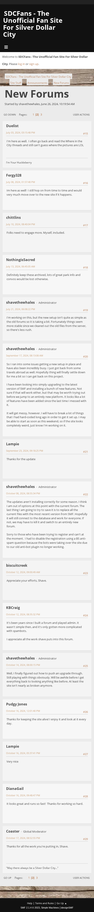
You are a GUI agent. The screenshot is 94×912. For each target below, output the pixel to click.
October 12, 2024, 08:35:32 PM (23, 614)
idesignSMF (67, 907)
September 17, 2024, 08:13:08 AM (24, 355)
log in (21, 64)
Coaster (12, 831)
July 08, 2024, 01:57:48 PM (20, 182)
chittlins (13, 217)
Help (29, 903)
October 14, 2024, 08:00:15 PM (23, 664)
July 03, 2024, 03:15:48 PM (20, 132)
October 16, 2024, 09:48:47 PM (23, 795)
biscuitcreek (16, 565)
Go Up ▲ (62, 903)
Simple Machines (50, 907)
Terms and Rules (44, 903)
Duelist (12, 125)
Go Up (7, 877)
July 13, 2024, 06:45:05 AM (20, 266)
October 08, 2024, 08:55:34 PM (23, 493)
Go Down (10, 114)
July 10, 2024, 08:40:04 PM (20, 224)
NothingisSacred (20, 259)
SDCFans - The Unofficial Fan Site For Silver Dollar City (33, 24)
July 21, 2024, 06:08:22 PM (20, 309)
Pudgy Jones (16, 704)
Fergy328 (13, 175)
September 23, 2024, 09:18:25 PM (24, 450)
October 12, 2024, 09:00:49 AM (23, 572)
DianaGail (15, 788)
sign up (33, 64)
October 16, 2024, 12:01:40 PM (23, 710)
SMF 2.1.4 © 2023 (30, 907)
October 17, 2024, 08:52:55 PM (23, 838)
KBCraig (13, 607)
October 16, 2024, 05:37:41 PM (23, 753)
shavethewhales (20, 302)
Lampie (12, 444)
